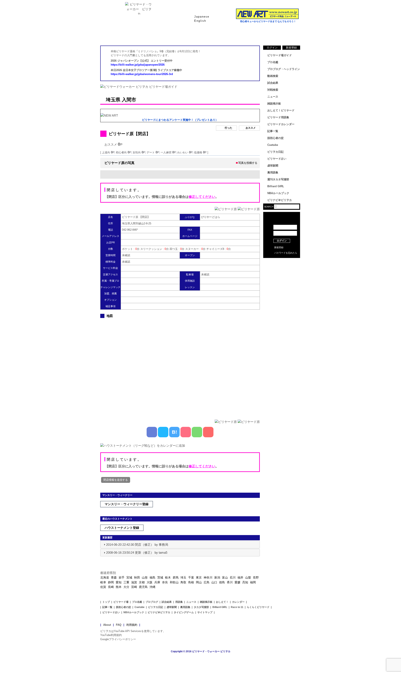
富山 (225, 577)
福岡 (253, 582)
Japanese (201, 16)
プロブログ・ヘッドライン (283, 69)
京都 (142, 582)
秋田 (137, 577)
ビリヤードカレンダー (280, 124)
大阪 (149, 582)
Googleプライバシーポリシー (118, 639)
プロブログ (152, 601)
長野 (256, 577)
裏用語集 (272, 172)
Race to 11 (237, 607)
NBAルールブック (278, 193)
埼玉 (183, 577)
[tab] (180, 544)
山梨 (248, 577)
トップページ (117, 35)
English (200, 20)
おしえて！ (222, 601)
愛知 (119, 582)
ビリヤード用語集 (250, 35)
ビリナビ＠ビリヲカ (279, 200)
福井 (240, 577)
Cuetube (272, 144)
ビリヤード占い (276, 158)
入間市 (129, 99)
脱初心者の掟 (275, 138)
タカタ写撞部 (201, 607)
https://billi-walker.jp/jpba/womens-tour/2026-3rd (142, 74)
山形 (145, 577)
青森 (114, 577)
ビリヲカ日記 (275, 151)
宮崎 (134, 587)
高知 (245, 582)
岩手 (121, 577)
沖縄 (152, 587)
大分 (126, 587)
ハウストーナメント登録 (122, 527)
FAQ (118, 624)
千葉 (191, 577)
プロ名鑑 (183, 35)
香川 (230, 582)
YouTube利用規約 (111, 635)
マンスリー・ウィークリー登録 (126, 504)
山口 (214, 582)
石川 (233, 577)
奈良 (165, 582)
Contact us (281, 269)
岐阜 (103, 582)
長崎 (111, 587)
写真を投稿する (247, 162)
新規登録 (291, 47)
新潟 (217, 577)
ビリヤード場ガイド (150, 35)
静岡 (111, 582)
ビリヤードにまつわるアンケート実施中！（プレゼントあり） (180, 119)
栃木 (168, 577)
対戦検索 (272, 89)
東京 (199, 577)
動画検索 (272, 76)
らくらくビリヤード (258, 607)
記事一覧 (272, 131)
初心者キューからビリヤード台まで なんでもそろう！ (268, 21)
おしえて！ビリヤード (280, 110)
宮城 (129, 577)
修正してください (202, 196)
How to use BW (281, 263)
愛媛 (237, 582)
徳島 (222, 582)
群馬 (176, 577)
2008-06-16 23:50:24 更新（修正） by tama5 (136, 552)
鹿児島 (143, 587)
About (107, 624)
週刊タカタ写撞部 (278, 179)
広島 (206, 582)
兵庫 (157, 582)
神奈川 (208, 577)
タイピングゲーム (184, 612)
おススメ (251, 127)
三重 (126, 582)
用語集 (179, 601)
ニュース (284, 35)
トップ (106, 601)
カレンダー (238, 601)
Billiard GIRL (275, 186)
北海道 (104, 577)
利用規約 (131, 624)
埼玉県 (113, 99)
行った (228, 127)
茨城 (160, 577)
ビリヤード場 (120, 601)
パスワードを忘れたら (285, 253)
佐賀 (103, 587)
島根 (191, 582)
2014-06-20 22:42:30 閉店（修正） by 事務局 (137, 544)
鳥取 (183, 582)
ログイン (272, 47)
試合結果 (217, 35)
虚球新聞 (272, 165)
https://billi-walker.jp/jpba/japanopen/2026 (138, 64)
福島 (152, 577)
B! (174, 432)
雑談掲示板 (274, 103)
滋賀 (134, 582)
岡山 (199, 582)
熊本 (119, 587)
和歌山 (174, 582)
